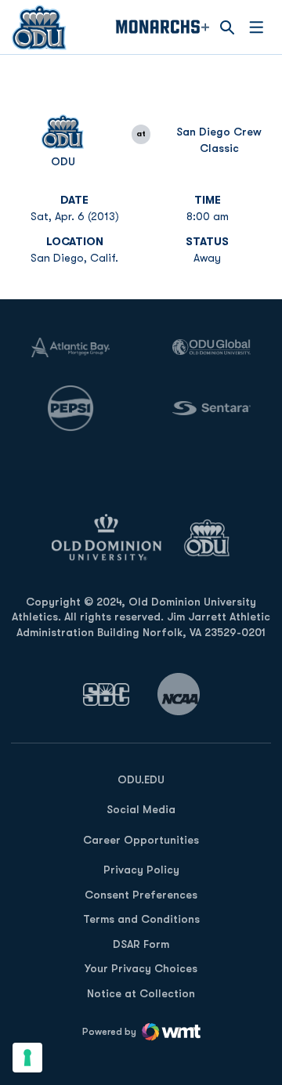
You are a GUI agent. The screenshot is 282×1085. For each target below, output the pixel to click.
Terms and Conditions (141, 919)
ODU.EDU (141, 779)
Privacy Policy (141, 869)
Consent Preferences (141, 894)
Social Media (141, 809)
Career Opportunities (141, 840)
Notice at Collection (141, 993)
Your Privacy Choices (141, 968)
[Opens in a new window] (106, 694)
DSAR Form (141, 944)
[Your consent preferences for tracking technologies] (27, 1057)
